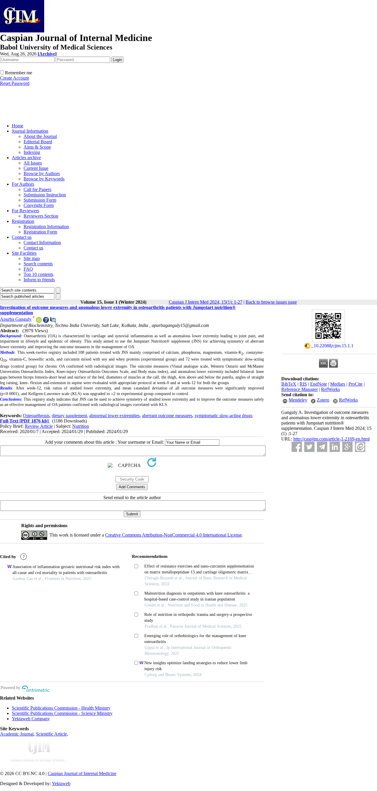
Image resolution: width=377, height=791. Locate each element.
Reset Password (14, 83)
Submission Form (40, 200)
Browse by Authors (42, 173)
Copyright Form (39, 205)
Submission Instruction (45, 194)
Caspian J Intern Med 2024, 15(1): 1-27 (205, 302)
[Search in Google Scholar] (46, 321)
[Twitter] (309, 447)
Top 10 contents (38, 274)
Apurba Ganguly (16, 319)
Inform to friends (39, 279)
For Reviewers (25, 210)
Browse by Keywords (44, 178)
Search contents (38, 263)
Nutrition (80, 426)
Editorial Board (38, 141)
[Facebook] (297, 447)
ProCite (355, 384)
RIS (303, 384)
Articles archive (26, 157)
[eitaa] (360, 447)
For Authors (23, 184)
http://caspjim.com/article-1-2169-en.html (331, 438)
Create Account (14, 77)
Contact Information (42, 242)
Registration (23, 221)
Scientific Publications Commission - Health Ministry (61, 708)
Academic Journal (17, 733)
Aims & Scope (37, 146)
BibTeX (288, 384)
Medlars (337, 384)
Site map (32, 258)
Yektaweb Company (31, 718)
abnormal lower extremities (114, 415)
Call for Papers (37, 189)
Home (17, 125)
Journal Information (30, 131)
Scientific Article (51, 733)
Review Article (39, 426)
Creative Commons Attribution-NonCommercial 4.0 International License (173, 534)
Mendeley (298, 399)
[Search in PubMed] (53, 321)
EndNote (318, 384)
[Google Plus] (347, 447)
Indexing (32, 152)
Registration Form (40, 231)
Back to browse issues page (271, 302)
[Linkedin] (335, 447)
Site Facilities (24, 253)
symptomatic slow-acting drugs (223, 415)
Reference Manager (299, 389)
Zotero (323, 399)
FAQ (28, 269)
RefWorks (330, 389)
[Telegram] (322, 447)
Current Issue (36, 168)
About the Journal (40, 136)
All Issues (33, 162)
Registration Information (46, 226)
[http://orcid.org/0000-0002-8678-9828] (39, 321)
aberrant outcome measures (167, 415)
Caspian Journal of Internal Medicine (82, 773)
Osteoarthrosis (36, 415)
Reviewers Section (41, 215)
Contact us (22, 237)
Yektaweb (61, 783)
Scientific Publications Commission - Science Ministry (62, 713)
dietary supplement (69, 415)
